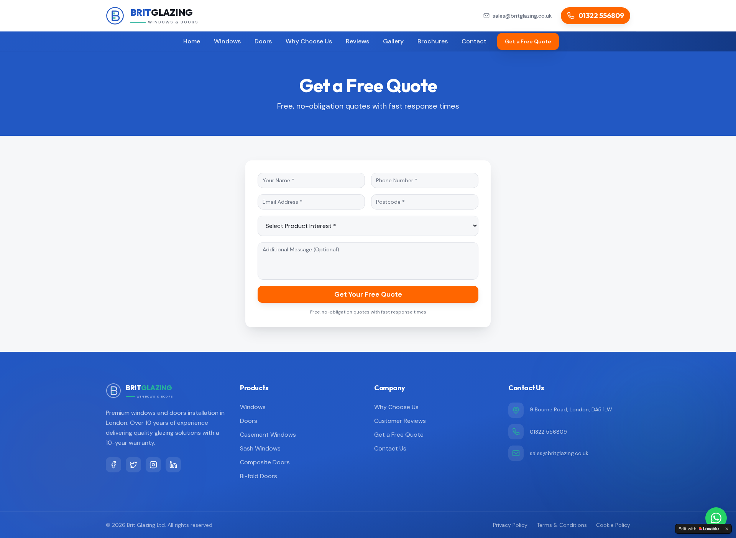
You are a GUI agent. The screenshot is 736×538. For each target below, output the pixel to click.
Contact (474, 41)
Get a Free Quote (528, 41)
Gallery (393, 41)
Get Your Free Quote (368, 294)
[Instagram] (153, 464)
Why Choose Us (309, 41)
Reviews (357, 41)
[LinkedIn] (173, 464)
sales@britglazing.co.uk (559, 453)
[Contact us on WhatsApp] (716, 518)
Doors (263, 41)
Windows (227, 41)
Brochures (432, 41)
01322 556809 (548, 431)
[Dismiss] (726, 528)
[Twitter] (133, 464)
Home (191, 41)
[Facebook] (113, 464)
